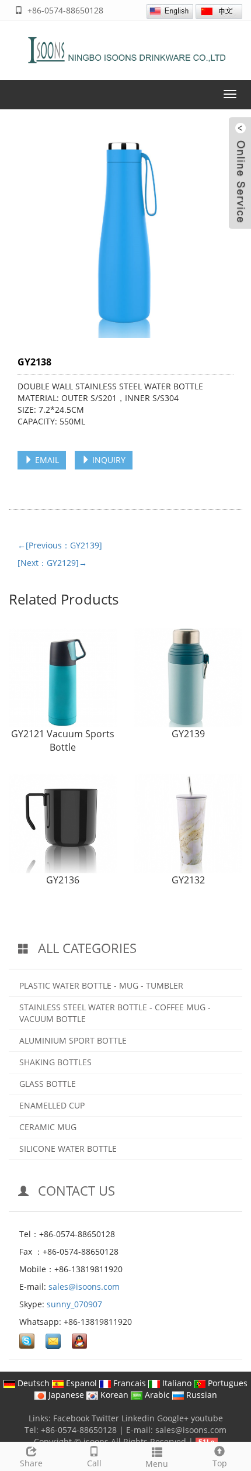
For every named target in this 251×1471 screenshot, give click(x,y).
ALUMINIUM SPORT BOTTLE (73, 1040)
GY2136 (62, 879)
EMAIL (46, 459)
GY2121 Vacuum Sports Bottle (62, 740)
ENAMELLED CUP (52, 1105)
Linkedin (138, 1418)
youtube (207, 1418)
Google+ (173, 1418)
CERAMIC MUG (47, 1126)
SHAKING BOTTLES (55, 1062)
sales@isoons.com (84, 1286)
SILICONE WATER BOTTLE (68, 1148)
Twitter (105, 1418)
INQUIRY (108, 459)
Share (31, 1463)
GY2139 (188, 733)
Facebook (71, 1418)
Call (94, 1463)
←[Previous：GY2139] (60, 545)
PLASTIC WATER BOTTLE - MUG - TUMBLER (101, 985)
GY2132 (188, 879)
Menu (156, 1463)
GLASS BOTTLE (47, 1083)
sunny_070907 (74, 1304)
